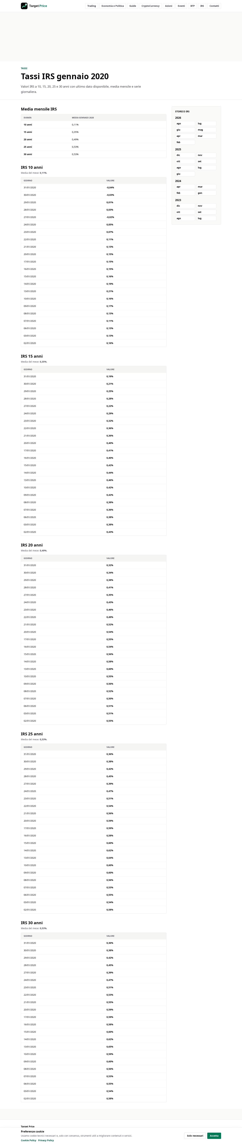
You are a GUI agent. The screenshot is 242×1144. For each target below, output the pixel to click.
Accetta (214, 1135)
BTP (192, 5)
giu (178, 129)
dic (178, 155)
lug (200, 123)
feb (178, 142)
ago (179, 123)
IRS (202, 5)
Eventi (181, 5)
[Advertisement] (121, 37)
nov (200, 155)
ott (178, 161)
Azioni (168, 5)
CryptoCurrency (151, 5)
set (199, 161)
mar (200, 135)
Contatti (214, 5)
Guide (132, 5)
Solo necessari (195, 1135)
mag (200, 129)
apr (178, 135)
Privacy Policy (46, 1140)
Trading (91, 5)
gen (200, 192)
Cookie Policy (28, 1140)
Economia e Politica (113, 5)
